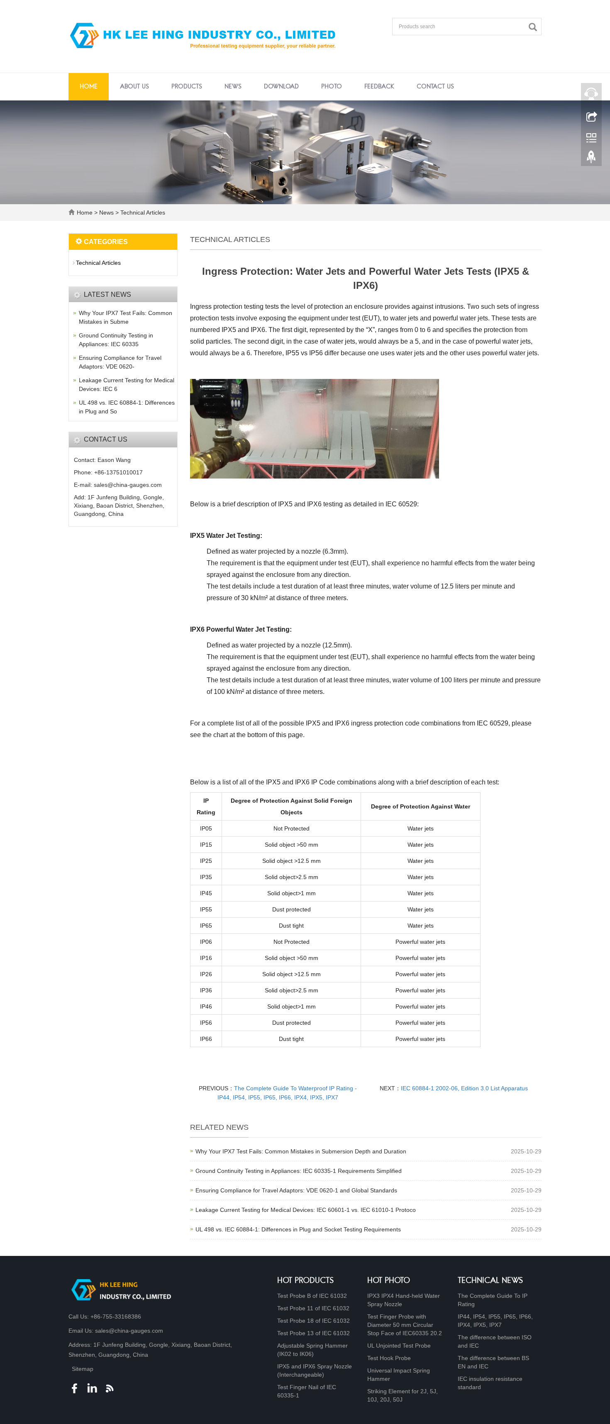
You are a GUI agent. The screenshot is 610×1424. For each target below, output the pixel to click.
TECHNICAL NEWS (490, 1281)
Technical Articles (142, 212)
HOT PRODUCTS (305, 1281)
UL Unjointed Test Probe (399, 1345)
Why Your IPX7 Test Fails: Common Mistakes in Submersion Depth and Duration (300, 1151)
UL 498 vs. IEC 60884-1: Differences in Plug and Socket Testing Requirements (298, 1229)
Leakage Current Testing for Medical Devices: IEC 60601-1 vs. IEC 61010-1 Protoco (305, 1210)
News (233, 87)
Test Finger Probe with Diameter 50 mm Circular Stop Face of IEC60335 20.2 (404, 1324)
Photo (331, 87)
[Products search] (535, 27)
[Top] (591, 159)
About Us (134, 87)
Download (281, 87)
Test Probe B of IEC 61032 (312, 1295)
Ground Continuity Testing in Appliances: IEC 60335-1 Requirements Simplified (298, 1171)
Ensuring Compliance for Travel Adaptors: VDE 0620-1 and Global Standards (296, 1190)
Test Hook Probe (389, 1358)
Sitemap (82, 1368)
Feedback (379, 87)
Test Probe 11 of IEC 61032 (313, 1308)
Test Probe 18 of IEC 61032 (313, 1320)
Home (89, 87)
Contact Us (435, 87)
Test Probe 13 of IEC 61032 (313, 1333)
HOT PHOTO (388, 1281)
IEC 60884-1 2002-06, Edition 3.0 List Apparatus (464, 1088)
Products (186, 87)
